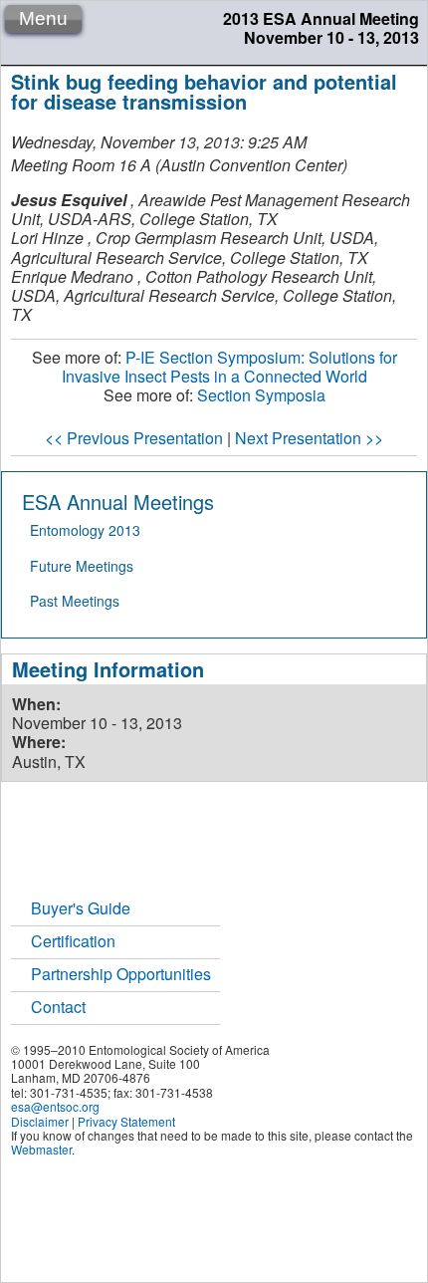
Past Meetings (74, 601)
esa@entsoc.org (55, 1106)
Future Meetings (81, 566)
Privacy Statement (126, 1121)
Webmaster (41, 1149)
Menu (43, 18)
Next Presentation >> (309, 437)
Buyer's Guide (80, 908)
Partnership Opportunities (121, 973)
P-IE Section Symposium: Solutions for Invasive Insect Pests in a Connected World (229, 366)
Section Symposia (261, 395)
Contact (58, 1006)
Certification (73, 940)
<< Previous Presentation (134, 437)
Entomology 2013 (85, 530)
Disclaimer (40, 1121)
